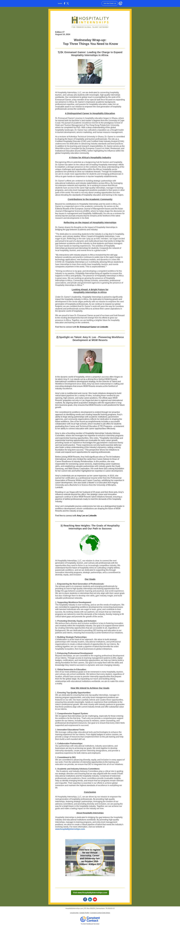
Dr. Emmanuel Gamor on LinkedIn (92, 327)
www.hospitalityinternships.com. (70, 829)
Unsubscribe (74, 913)
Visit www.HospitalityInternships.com (90, 893)
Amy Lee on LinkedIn (87, 516)
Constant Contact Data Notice (100, 913)
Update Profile (84, 913)
